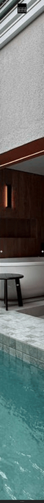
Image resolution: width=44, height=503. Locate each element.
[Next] (43, 251)
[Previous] (1, 251)
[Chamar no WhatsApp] (41, 497)
